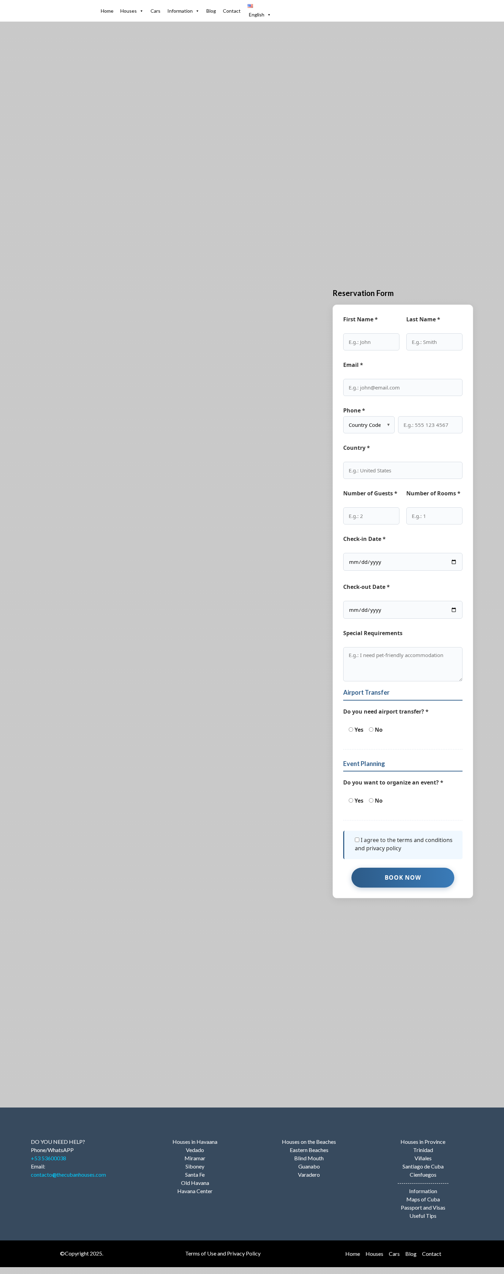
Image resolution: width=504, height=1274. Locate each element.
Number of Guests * (370, 493)
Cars (155, 11)
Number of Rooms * (433, 493)
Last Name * (423, 319)
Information (180, 11)
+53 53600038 (48, 1158)
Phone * (354, 410)
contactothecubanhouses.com (68, 1174)
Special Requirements (373, 633)
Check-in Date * (364, 539)
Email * (353, 365)
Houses (128, 11)
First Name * (360, 319)
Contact (232, 11)
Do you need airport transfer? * (386, 711)
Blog (211, 11)
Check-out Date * (366, 587)
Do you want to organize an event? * (393, 782)
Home (107, 11)
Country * (356, 448)
